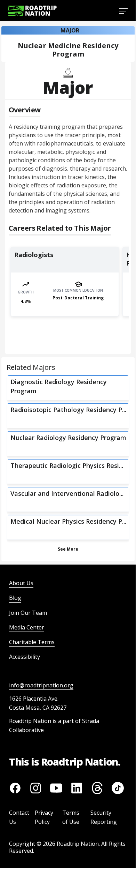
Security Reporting (103, 817)
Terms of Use (70, 817)
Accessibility (24, 657)
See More (68, 549)
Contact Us (19, 817)
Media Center (26, 627)
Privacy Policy (44, 817)
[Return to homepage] (32, 11)
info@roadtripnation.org (41, 685)
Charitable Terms (32, 642)
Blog (15, 598)
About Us (21, 583)
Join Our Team (28, 613)
